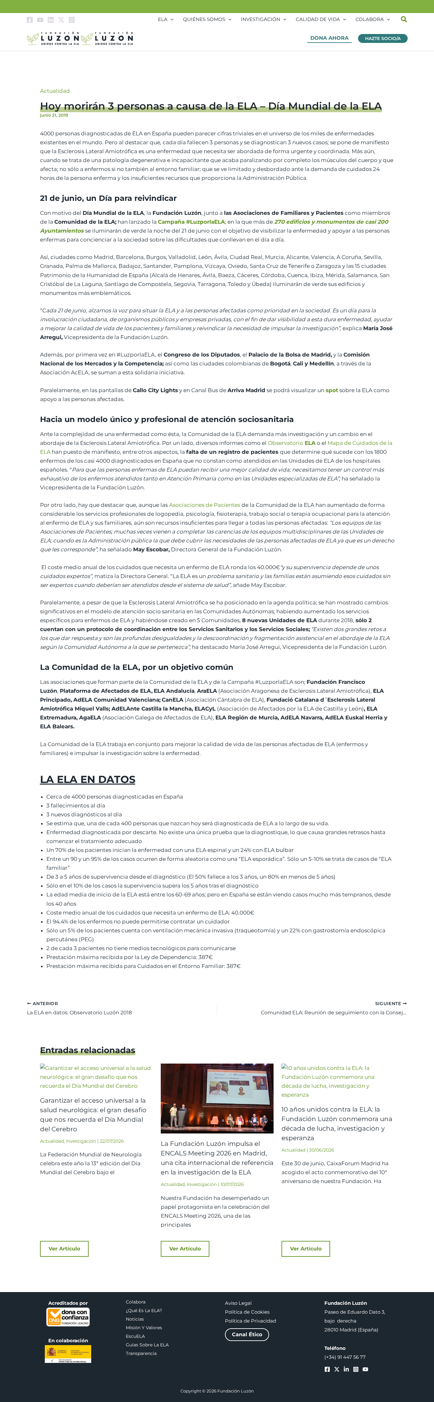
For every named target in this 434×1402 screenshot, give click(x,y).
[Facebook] (29, 20)
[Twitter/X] (337, 1369)
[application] (170, 19)
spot (332, 390)
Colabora (136, 1302)
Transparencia (141, 1353)
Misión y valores (144, 1328)
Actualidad (55, 91)
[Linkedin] (50, 20)
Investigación (81, 1141)
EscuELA (135, 1336)
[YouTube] (40, 20)
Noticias (135, 1319)
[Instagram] (71, 20)
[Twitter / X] (61, 20)
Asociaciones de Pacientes (204, 505)
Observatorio (285, 443)
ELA (309, 443)
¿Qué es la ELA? (144, 1310)
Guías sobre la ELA (147, 1345)
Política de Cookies (247, 1312)
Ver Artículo (64, 1249)
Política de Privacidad (250, 1321)
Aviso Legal (238, 1303)
